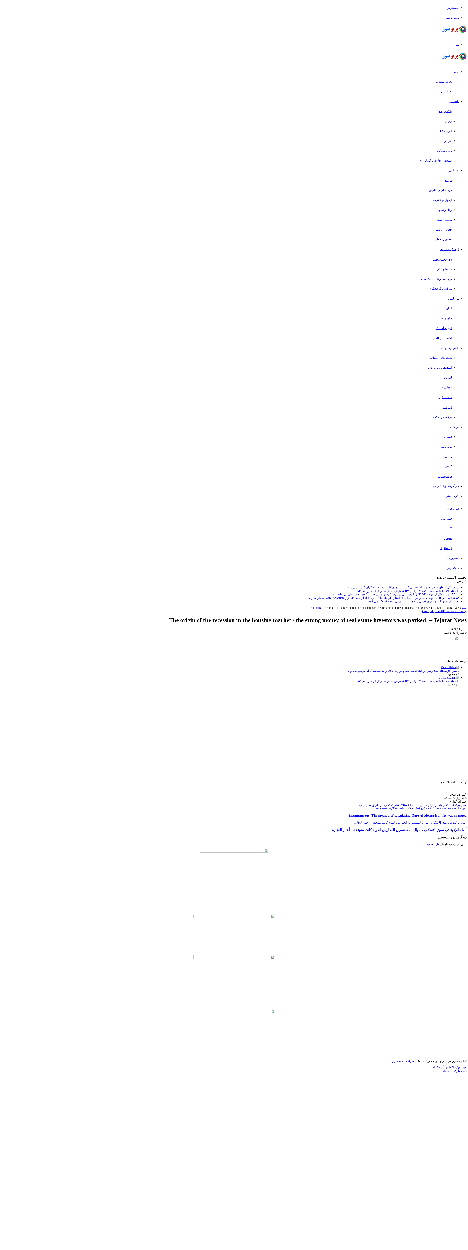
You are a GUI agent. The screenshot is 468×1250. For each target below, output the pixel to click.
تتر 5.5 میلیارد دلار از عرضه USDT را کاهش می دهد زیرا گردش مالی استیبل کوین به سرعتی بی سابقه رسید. (394, 594)
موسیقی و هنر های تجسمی (435, 278)
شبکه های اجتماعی (440, 357)
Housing (462, 611)
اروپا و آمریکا (444, 328)
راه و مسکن (444, 150)
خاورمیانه (446, 318)
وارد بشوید (433, 844)
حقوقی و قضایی (442, 229)
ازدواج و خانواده (442, 200)
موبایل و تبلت (444, 387)
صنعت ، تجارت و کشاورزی (435, 160)
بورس (448, 121)
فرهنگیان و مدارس (440, 190)
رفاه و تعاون (444, 209)
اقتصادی (454, 101)
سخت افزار (445, 397)
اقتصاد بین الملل (442, 338)
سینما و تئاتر (444, 269)
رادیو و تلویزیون (442, 259)
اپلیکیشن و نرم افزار (439, 367)
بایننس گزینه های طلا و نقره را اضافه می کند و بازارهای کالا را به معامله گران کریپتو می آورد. (403, 587)
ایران (449, 308)
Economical (315, 607)
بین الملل (453, 298)
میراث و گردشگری (440, 288)
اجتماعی (454, 170)
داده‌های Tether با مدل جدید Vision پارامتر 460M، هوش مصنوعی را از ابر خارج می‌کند (408, 590)
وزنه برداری (445, 476)
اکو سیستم (452, 495)
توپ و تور (446, 446)
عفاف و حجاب (443, 239)
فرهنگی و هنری (449, 249)
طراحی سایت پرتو (403, 1061)
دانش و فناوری (450, 347)
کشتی (448, 466)
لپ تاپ (447, 377)
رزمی (448, 456)
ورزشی (454, 426)
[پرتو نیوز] (454, 31)
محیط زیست (444, 219)
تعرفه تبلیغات (444, 81)
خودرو (448, 140)
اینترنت (447, 407)
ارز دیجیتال (445, 130)
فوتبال (448, 436)
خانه (456, 71)
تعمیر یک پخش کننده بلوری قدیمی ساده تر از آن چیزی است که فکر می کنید (414, 601)
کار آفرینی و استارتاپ (446, 486)
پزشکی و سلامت (441, 417)
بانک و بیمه (445, 111)
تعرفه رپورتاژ (444, 91)
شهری (448, 180)
